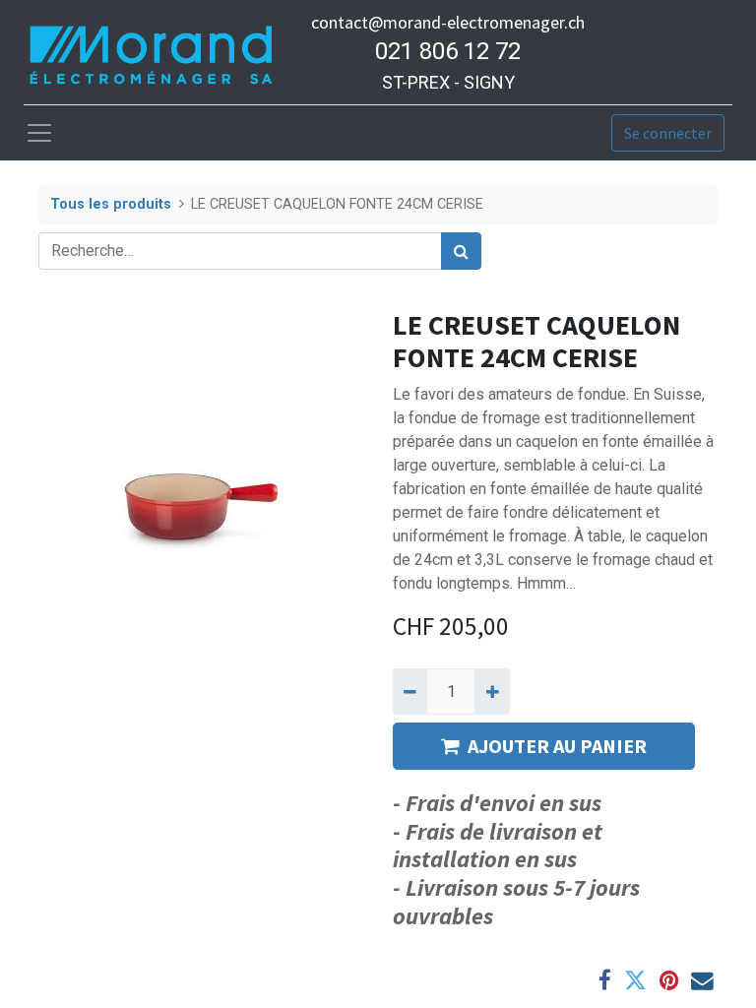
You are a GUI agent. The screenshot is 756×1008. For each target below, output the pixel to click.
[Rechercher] (461, 251)
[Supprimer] (410, 691)
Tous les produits (110, 204)
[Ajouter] (491, 691)
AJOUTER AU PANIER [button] (557, 745)
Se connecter (668, 133)
